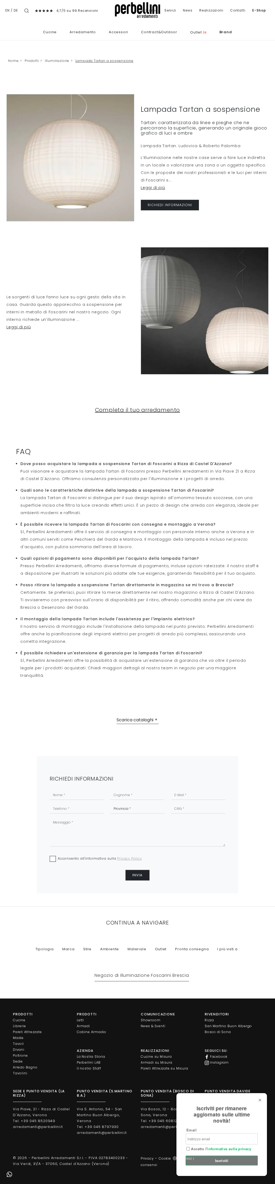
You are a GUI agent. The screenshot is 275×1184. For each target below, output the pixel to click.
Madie (18, 1037)
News (187, 10)
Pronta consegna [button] (192, 949)
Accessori (118, 32)
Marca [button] (68, 949)
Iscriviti (222, 1160)
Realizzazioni (211, 10)
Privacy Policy (129, 858)
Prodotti (32, 60)
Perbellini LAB (89, 1062)
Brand (225, 32)
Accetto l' (220, 1149)
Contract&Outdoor (159, 32)
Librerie (19, 1026)
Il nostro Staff (89, 1068)
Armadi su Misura (156, 1062)
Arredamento (83, 32)
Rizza (209, 1020)
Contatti (237, 10)
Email (191, 1130)
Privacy (147, 1158)
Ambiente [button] (109, 949)
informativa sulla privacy (229, 1148)
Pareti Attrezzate (27, 1032)
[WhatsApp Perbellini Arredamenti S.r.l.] (9, 1174)
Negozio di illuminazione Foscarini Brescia (142, 975)
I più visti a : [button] (228, 949)
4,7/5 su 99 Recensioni (77, 10)
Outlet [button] (161, 949)
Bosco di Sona (218, 1032)
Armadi (83, 1026)
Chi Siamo (147, 10)
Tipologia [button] (44, 949)
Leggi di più (153, 187)
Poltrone (20, 1055)
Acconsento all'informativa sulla (100, 858)
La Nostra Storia (91, 1056)
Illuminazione (57, 60)
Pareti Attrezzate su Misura (164, 1068)
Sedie (18, 1061)
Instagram (219, 1062)
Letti (80, 1020)
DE (16, 10)
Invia (137, 875)
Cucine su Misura (156, 1056)
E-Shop (259, 10)
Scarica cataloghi (135, 720)
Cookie (165, 1158)
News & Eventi (153, 1026)
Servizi (170, 10)
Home (13, 60)
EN (7, 10)
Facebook (218, 1056)
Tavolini (20, 1073)
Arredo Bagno (25, 1067)
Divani (18, 1049)
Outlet (198, 32)
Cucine (50, 32)
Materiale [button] (137, 949)
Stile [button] (87, 949)
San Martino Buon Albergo (228, 1026)
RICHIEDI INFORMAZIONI (170, 205)
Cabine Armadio (91, 1032)
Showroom (150, 1020)
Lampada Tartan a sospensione (104, 60)
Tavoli (18, 1043)
